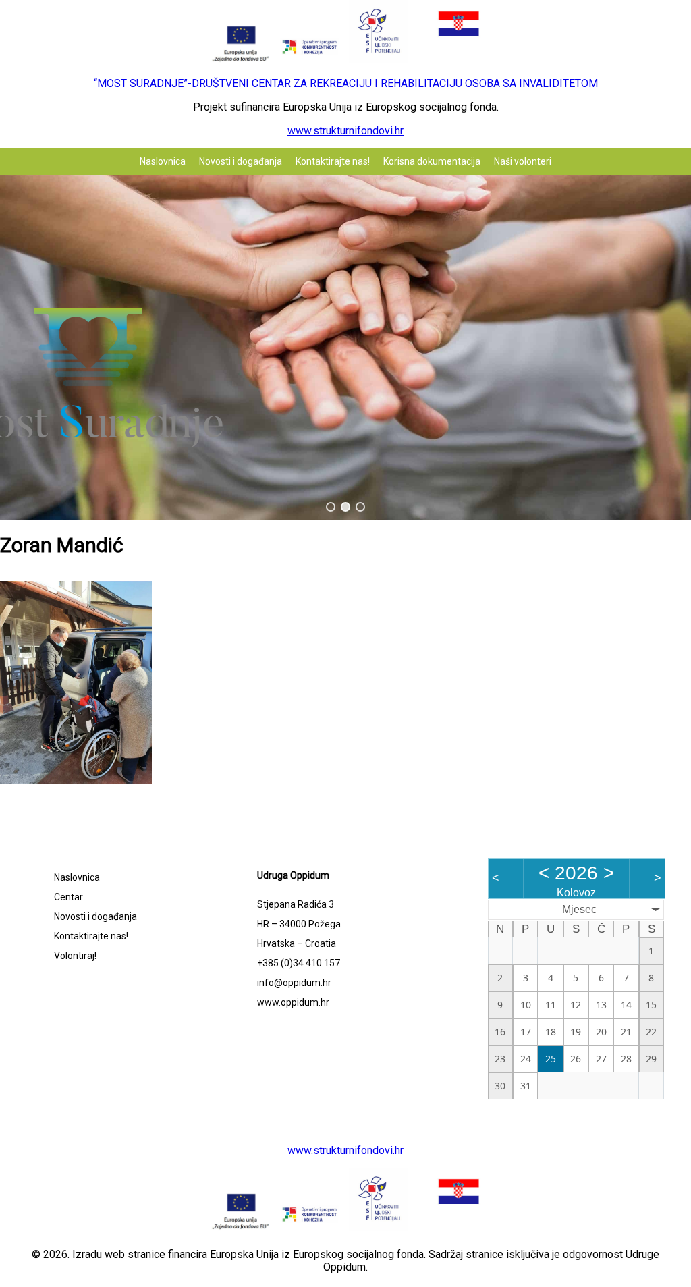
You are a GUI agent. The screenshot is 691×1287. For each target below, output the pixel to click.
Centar (68, 897)
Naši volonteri (522, 161)
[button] (330, 507)
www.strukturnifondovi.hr (345, 130)
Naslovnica (163, 161)
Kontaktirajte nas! (333, 161)
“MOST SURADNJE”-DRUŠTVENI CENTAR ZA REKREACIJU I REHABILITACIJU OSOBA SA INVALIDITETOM (346, 83)
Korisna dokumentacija (431, 161)
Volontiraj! (75, 955)
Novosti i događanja (240, 161)
